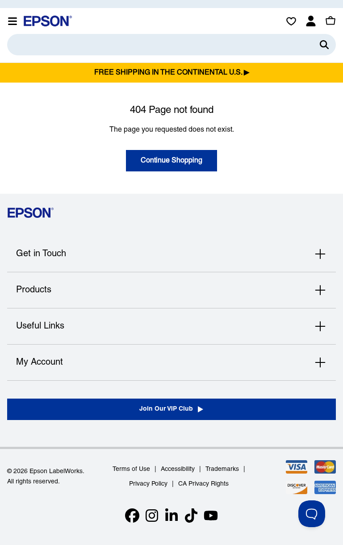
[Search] (324, 44)
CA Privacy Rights (203, 484)
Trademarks (222, 469)
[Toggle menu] (12, 21)
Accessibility (178, 469)
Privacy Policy (148, 484)
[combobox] (171, 44)
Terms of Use (131, 469)
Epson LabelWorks (56, 471)
